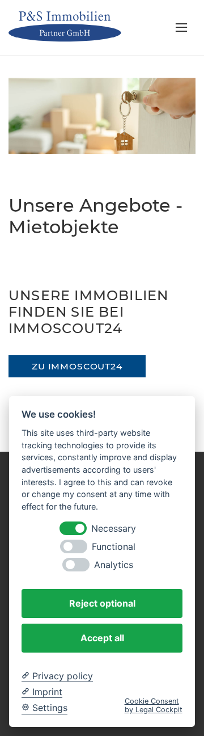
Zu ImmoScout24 (77, 366)
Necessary (113, 528)
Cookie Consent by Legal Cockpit (153, 705)
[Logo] (69, 27)
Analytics (113, 565)
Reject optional (102, 603)
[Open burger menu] (181, 27)
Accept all (102, 638)
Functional (113, 546)
